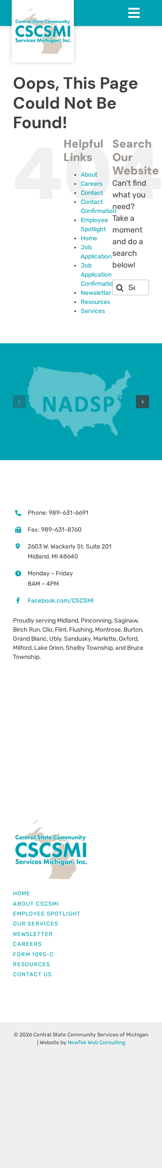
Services (93, 311)
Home (89, 238)
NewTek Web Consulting (96, 1042)
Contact (92, 193)
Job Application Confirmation (98, 274)
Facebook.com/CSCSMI (61, 600)
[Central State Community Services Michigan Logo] (51, 823)
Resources (95, 302)
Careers (91, 183)
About (89, 174)
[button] (19, 401)
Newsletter (96, 293)
